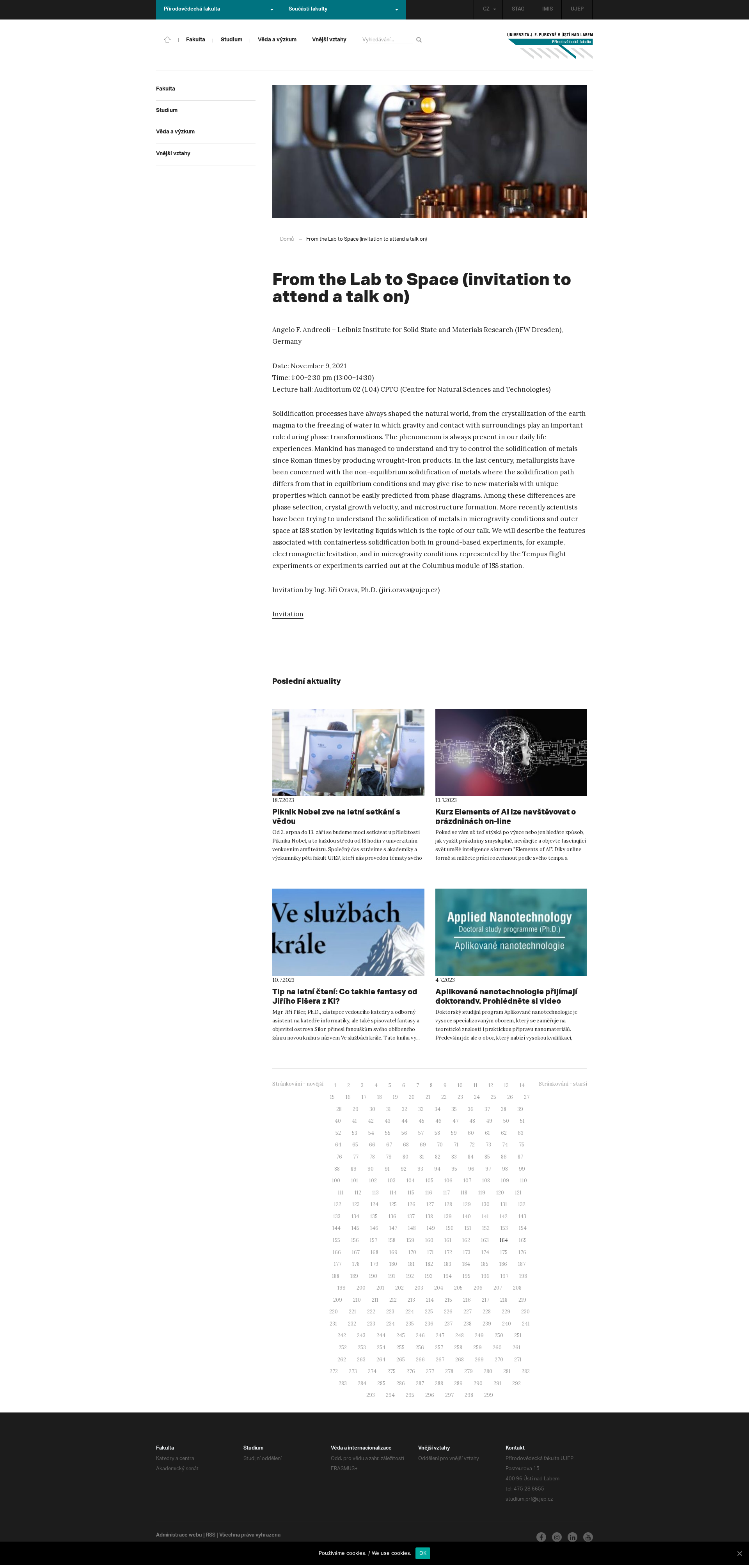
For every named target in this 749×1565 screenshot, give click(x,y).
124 (374, 1204)
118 (464, 1192)
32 (404, 1109)
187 (521, 1264)
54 (371, 1133)
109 (505, 1180)
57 (421, 1133)
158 (392, 1240)
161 (447, 1240)
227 (467, 1311)
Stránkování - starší (563, 1084)
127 (430, 1204)
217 (485, 1300)
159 (410, 1240)
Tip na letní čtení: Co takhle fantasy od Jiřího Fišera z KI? (344, 996)
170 (412, 1252)
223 (390, 1311)
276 (410, 1371)
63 (521, 1133)
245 (400, 1335)
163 (485, 1240)
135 (374, 1216)
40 (338, 1121)
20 (412, 1097)
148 (412, 1228)
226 (448, 1311)
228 (487, 1311)
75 (521, 1144)
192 (410, 1276)
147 (393, 1228)
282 (526, 1371)
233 (371, 1323)
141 (485, 1216)
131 (504, 1204)
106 (448, 1180)
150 (450, 1228)
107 (467, 1180)
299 (488, 1395)
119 (481, 1192)
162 (466, 1240)
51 (522, 1121)
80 (405, 1156)
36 (471, 1109)
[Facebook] (541, 1537)
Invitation (288, 614)
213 (411, 1300)
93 (420, 1169)
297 (449, 1395)
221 (352, 1311)
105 (429, 1180)
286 (400, 1383)
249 (479, 1335)
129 (467, 1204)
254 (381, 1347)
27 (526, 1097)
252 (343, 1347)
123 (356, 1204)
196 (485, 1276)
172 (448, 1252)
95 (454, 1169)
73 (488, 1144)
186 (503, 1264)
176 (522, 1252)
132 (521, 1204)
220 (333, 1311)
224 (409, 1311)
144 (336, 1228)
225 (429, 1311)
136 (392, 1216)
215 (448, 1300)
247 (440, 1335)
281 (507, 1371)
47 (455, 1121)
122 (337, 1204)
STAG (518, 10)
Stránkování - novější (297, 1084)
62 (504, 1133)
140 (467, 1216)
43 (387, 1121)
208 (517, 1288)
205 (458, 1288)
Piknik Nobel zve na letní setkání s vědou (336, 816)
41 (354, 1121)
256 (419, 1347)
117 (446, 1192)
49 (489, 1121)
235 (410, 1323)
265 (400, 1359)
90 (370, 1169)
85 (487, 1156)
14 (522, 1085)
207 (497, 1288)
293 (370, 1395)
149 (431, 1228)
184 (466, 1264)
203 (419, 1288)
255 (400, 1347)
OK (423, 1553)
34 (437, 1109)
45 (421, 1121)
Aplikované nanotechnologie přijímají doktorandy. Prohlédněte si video (506, 996)
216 (467, 1300)
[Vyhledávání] (420, 39)
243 (361, 1335)
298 (469, 1395)
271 (518, 1359)
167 (356, 1252)
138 (429, 1216)
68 (406, 1144)
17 (364, 1097)
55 (387, 1133)
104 (410, 1180)
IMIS (547, 10)
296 (429, 1395)
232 (352, 1323)
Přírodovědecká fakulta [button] (192, 10)
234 (390, 1323)
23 (460, 1097)
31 (388, 1109)
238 (467, 1323)
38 (503, 1109)
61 (487, 1133)
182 (429, 1264)
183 (447, 1264)
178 (356, 1264)
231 (333, 1323)
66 (372, 1144)
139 (448, 1216)
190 (373, 1276)
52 (338, 1133)
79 (389, 1156)
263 (361, 1359)
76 (339, 1156)
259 (477, 1347)
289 (458, 1383)
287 (420, 1383)
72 (472, 1144)
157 (373, 1240)
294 (390, 1395)
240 (506, 1323)
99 (522, 1169)
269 (479, 1359)
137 (411, 1216)
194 (448, 1276)
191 (391, 1276)
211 (375, 1300)
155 (336, 1240)
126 (411, 1204)
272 (334, 1371)
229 (506, 1311)
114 (393, 1192)
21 (428, 1097)
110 (523, 1180)
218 (504, 1300)
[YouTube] (588, 1537)
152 (486, 1228)
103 (392, 1180)
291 (497, 1383)
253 (362, 1347)
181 (411, 1264)
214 (430, 1300)
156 (355, 1240)
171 (430, 1252)
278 (449, 1371)
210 (357, 1300)
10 (460, 1085)
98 (505, 1169)
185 (484, 1264)
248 (459, 1335)
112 (358, 1192)
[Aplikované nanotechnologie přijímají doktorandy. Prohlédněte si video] (511, 932)
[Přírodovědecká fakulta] (167, 39)
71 (456, 1144)
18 (379, 1097)
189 (354, 1276)
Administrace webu (179, 1536)
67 (389, 1144)
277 (430, 1371)
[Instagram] (557, 1537)
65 (355, 1144)
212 (393, 1300)
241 (526, 1323)
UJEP (577, 10)
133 (337, 1216)
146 (374, 1228)
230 (525, 1311)
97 (488, 1169)
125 (393, 1204)
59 (454, 1133)
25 (493, 1097)
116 (428, 1192)
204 (438, 1288)
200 (361, 1288)
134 (355, 1216)
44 (404, 1121)
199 (341, 1288)
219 (522, 1300)
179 (374, 1264)
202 (399, 1288)
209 (337, 1300)
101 (354, 1180)
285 (381, 1383)
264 (380, 1359)
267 (440, 1359)
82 (437, 1156)
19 (395, 1097)
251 (518, 1335)
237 (448, 1323)
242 (341, 1335)
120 (500, 1192)
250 (499, 1335)
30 (372, 1109)
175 (504, 1252)
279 (468, 1371)
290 (478, 1383)
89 (354, 1169)
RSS (210, 1536)
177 (337, 1264)
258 (458, 1347)
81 (421, 1156)
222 (371, 1311)
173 (466, 1252)
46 (438, 1121)
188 (335, 1276)
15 (332, 1097)
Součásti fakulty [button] (308, 10)
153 (504, 1228)
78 (372, 1156)
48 (472, 1121)
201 (380, 1288)
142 (504, 1216)
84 (471, 1156)
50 (506, 1121)
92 (403, 1169)
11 (475, 1085)
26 (510, 1097)
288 (439, 1383)
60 (471, 1133)
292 (516, 1383)
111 (341, 1192)
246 (420, 1335)
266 (420, 1359)
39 (520, 1109)
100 (336, 1180)
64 (338, 1144)
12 (490, 1085)
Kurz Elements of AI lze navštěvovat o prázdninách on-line (505, 816)
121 (518, 1192)
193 (429, 1276)
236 (429, 1323)
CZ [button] (486, 10)
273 (353, 1371)
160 (429, 1240)
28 (339, 1109)
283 (343, 1383)
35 (454, 1109)
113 (375, 1192)
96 (471, 1169)
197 (504, 1276)
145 (355, 1228)
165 (523, 1240)
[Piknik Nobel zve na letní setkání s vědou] (348, 752)
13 (506, 1085)
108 (486, 1180)
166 (337, 1252)
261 (516, 1347)
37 (487, 1109)
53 (354, 1133)
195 (466, 1276)
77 (356, 1156)
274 (372, 1371)
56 (404, 1133)
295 (410, 1395)
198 (523, 1276)
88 (337, 1169)
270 (499, 1359)
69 (423, 1144)
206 (478, 1288)
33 (421, 1109)
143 (522, 1216)
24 (477, 1097)
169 (393, 1252)
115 (411, 1192)
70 (440, 1144)
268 (459, 1359)
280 (488, 1371)
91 (387, 1169)
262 (341, 1359)
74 (505, 1144)
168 (374, 1252)
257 (439, 1347)
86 (504, 1156)
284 (362, 1383)
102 (373, 1180)
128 (448, 1204)
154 (523, 1228)
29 (356, 1109)
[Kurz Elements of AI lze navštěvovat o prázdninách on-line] (511, 752)
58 (437, 1133)
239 (487, 1323)
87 (520, 1156)
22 (444, 1097)
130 (486, 1204)
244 (380, 1335)
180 (393, 1264)
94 (437, 1169)
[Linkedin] (572, 1537)
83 (454, 1156)
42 (371, 1121)
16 (348, 1097)
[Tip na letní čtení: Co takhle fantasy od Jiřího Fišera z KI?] (348, 932)
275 (391, 1371)
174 (485, 1252)
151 (468, 1228)
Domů (287, 239)
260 (497, 1347)
